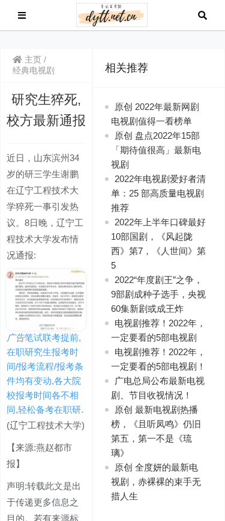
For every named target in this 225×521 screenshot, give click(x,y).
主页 (31, 59)
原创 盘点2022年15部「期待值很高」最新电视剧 (156, 149)
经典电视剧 (34, 70)
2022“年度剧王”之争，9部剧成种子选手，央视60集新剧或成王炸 (158, 294)
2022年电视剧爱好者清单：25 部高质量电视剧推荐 (158, 193)
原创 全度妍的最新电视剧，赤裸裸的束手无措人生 (156, 481)
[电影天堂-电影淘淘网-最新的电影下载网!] (112, 14)
